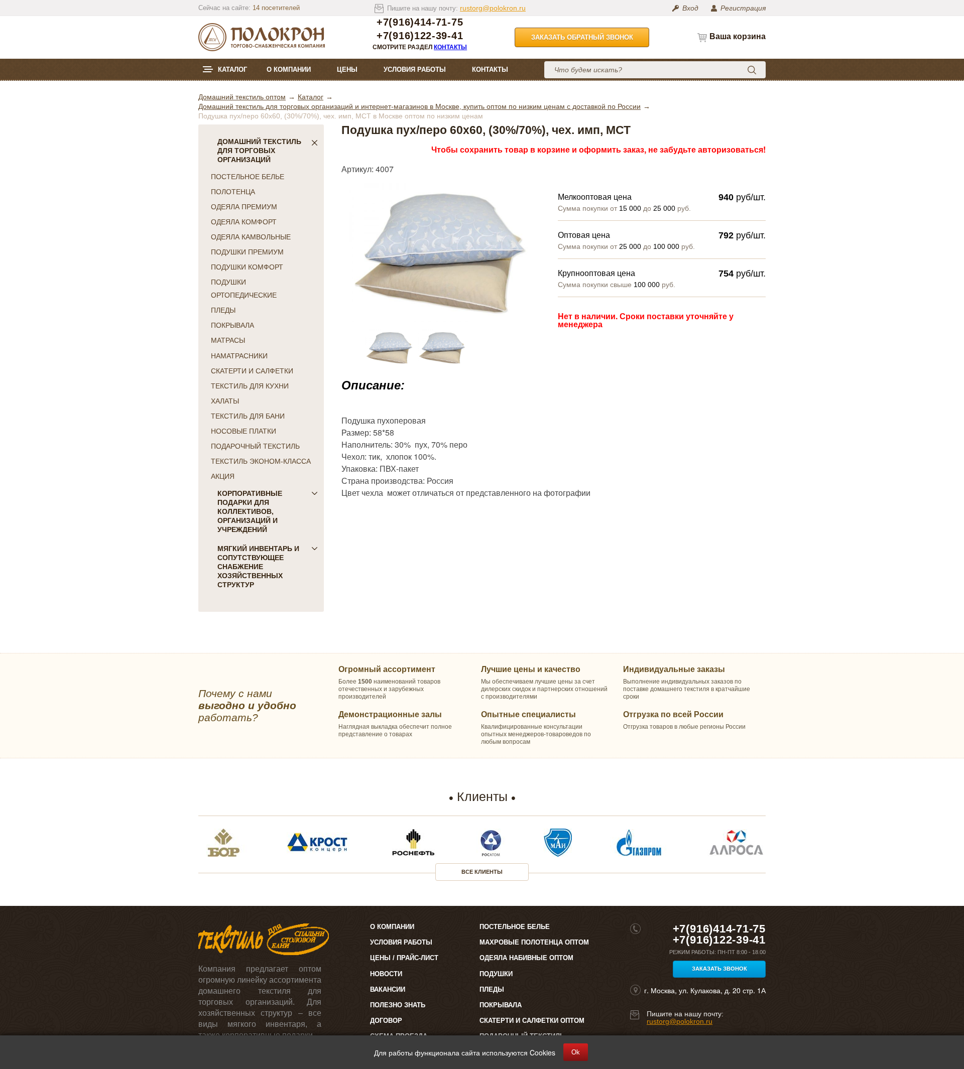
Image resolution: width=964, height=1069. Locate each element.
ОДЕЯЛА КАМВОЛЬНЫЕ (251, 237)
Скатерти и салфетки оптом (531, 1020)
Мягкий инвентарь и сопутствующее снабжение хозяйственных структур (258, 567)
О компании (289, 69)
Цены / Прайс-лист (404, 958)
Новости (386, 974)
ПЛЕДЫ (223, 310)
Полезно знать (397, 1005)
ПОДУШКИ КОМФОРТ (247, 267)
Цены (347, 69)
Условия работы (415, 69)
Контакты (450, 47)
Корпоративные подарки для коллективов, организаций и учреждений (249, 511)
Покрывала (500, 1005)
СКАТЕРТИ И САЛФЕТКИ (252, 371)
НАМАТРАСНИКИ (239, 356)
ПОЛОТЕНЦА (233, 192)
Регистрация (743, 8)
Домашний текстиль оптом (242, 96)
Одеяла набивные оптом (526, 958)
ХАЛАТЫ (225, 401)
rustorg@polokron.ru (493, 8)
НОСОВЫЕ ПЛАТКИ (243, 431)
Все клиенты (482, 872)
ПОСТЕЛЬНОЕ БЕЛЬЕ (247, 177)
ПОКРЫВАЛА (232, 325)
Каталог (232, 69)
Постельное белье (514, 926)
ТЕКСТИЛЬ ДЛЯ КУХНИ (250, 386)
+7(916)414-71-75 (420, 22)
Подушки (496, 974)
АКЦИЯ (222, 476)
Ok (575, 1052)
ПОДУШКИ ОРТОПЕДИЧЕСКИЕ (244, 288)
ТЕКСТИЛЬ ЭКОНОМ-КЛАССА (261, 461)
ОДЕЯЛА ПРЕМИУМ (244, 207)
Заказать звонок (719, 969)
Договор (386, 1020)
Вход (690, 8)
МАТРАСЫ (228, 340)
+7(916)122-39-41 (420, 36)
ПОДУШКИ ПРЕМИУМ (247, 252)
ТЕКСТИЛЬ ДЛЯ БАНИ (248, 416)
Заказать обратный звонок (582, 37)
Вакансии (387, 989)
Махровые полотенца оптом (534, 942)
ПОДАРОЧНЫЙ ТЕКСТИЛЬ (255, 446)
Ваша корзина (737, 36)
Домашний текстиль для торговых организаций (259, 151)
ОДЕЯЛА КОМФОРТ (244, 222)
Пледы (491, 989)
